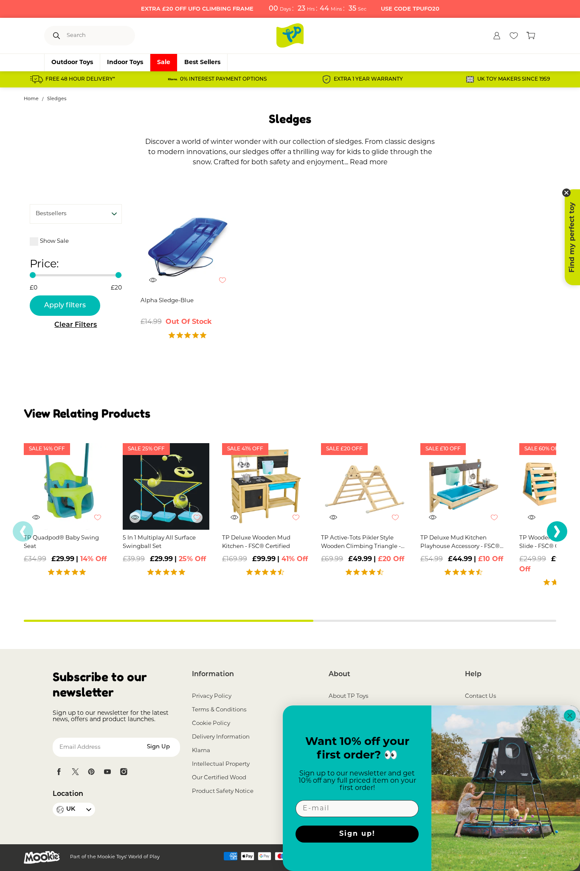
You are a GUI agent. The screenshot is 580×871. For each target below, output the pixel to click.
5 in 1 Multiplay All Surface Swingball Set (159, 542)
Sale (163, 62)
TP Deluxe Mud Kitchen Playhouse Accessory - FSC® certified (460, 543)
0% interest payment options (223, 79)
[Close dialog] (570, 716)
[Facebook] (59, 771)
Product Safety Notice (222, 791)
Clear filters (75, 325)
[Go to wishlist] (514, 36)
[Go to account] (497, 36)
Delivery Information (221, 737)
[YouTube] (107, 771)
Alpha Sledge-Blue (167, 300)
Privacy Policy (211, 696)
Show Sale (54, 241)
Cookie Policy (211, 723)
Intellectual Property (221, 764)
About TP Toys (349, 696)
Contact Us (480, 696)
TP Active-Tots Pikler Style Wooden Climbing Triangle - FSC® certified (361, 543)
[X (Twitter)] (75, 771)
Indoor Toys (125, 62)
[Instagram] (123, 771)
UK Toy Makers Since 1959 (513, 79)
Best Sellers (202, 62)
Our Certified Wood (219, 778)
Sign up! (357, 834)
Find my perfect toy (572, 237)
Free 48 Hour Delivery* (80, 79)
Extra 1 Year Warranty (368, 79)
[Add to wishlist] (227, 284)
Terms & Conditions (219, 710)
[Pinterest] (91, 771)
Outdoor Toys (72, 62)
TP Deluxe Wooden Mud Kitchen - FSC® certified (256, 542)
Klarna (201, 750)
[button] (557, 531)
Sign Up (158, 747)
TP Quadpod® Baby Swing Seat (61, 542)
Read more (369, 162)
